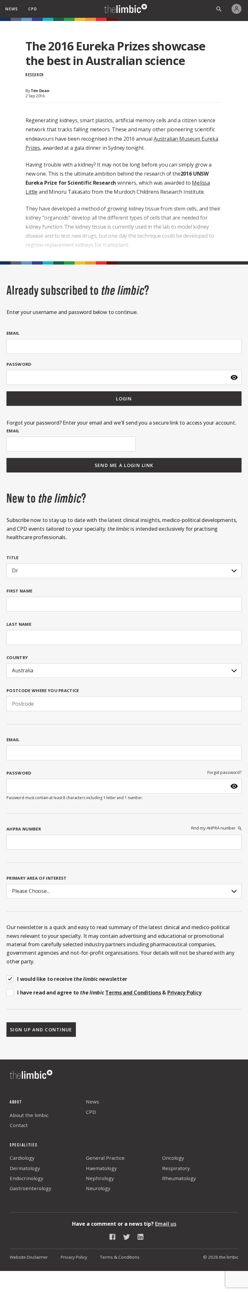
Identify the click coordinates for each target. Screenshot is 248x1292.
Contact (19, 1125)
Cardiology (22, 1158)
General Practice (105, 1158)
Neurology (98, 1188)
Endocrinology (26, 1178)
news (11, 9)
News (92, 1101)
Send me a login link (124, 465)
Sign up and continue (41, 1029)
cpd (32, 9)
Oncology (173, 1158)
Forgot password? (224, 772)
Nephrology (100, 1178)
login (124, 399)
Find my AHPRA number (213, 828)
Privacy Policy (74, 1257)
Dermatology (25, 1168)
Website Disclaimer (29, 1257)
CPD (91, 1112)
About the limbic (29, 1115)
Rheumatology (179, 1178)
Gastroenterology (30, 1188)
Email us (165, 1223)
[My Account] (238, 9)
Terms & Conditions (120, 1257)
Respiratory (176, 1168)
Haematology (101, 1168)
